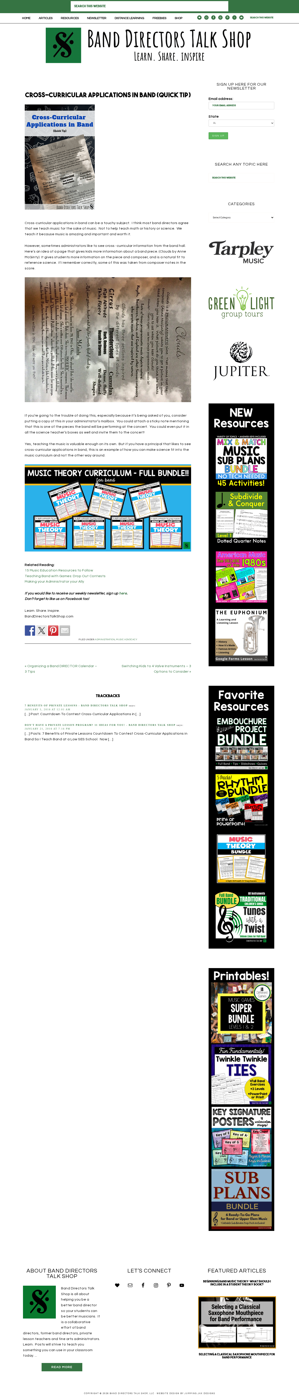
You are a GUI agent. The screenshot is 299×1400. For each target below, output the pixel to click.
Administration (105, 639)
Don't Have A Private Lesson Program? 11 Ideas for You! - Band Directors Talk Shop (100, 725)
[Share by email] (65, 630)
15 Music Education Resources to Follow (59, 570)
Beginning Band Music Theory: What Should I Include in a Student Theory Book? (237, 1283)
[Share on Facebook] (30, 630)
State (214, 116)
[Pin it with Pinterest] (53, 630)
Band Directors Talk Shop (149, 45)
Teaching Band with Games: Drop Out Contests (65, 576)
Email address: (221, 99)
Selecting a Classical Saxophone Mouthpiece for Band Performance (237, 1356)
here (123, 593)
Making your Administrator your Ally (54, 581)
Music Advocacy (126, 639)
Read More (61, 1367)
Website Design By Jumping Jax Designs (186, 1394)
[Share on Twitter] (41, 630)
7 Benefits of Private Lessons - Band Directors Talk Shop (76, 705)
